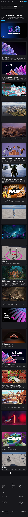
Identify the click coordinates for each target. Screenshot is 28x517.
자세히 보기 (3, 20)
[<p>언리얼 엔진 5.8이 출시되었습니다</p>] (14, 26)
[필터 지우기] (15, 8)
